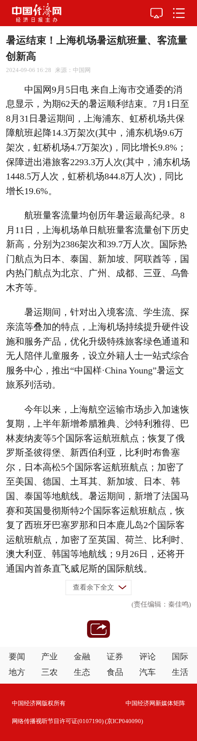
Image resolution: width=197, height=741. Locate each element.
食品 (115, 672)
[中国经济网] (37, 13)
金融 (82, 656)
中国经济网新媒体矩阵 (155, 703)
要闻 (17, 656)
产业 (49, 656)
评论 (147, 656)
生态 (82, 672)
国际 (180, 656)
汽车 (147, 672)
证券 (115, 656)
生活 (180, 672)
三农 (49, 672)
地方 (17, 672)
